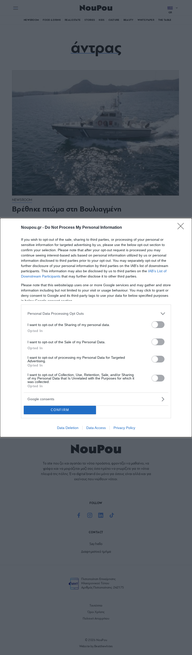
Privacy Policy (124, 428)
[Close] (182, 227)
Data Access (96, 428)
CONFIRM (60, 410)
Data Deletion (67, 428)
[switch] (158, 324)
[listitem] (96, 313)
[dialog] (96, 327)
